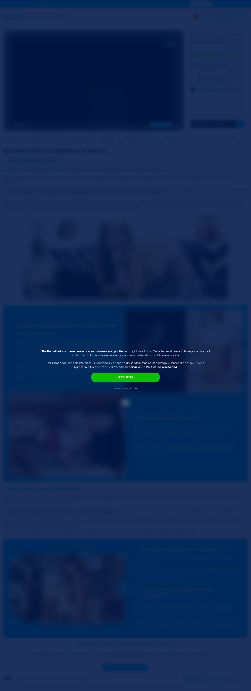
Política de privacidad (161, 367)
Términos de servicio (125, 367)
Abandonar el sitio (125, 388)
